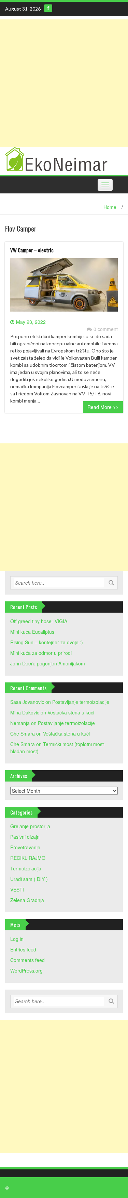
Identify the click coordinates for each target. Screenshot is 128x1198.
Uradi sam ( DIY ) (29, 879)
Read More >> (102, 407)
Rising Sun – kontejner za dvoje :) (46, 642)
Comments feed (27, 960)
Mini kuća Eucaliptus (32, 631)
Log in (17, 938)
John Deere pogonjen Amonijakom (47, 663)
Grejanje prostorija (30, 826)
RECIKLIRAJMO (27, 857)
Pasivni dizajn (25, 836)
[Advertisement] (64, 83)
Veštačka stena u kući (70, 712)
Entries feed (23, 949)
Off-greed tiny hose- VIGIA (38, 621)
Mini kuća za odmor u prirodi (41, 652)
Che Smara (22, 733)
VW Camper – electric (32, 250)
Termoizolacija (25, 868)
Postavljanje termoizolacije (80, 701)
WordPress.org (26, 970)
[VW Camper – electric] (64, 287)
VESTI (17, 889)
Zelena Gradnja (27, 900)
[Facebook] (48, 8)
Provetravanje (25, 847)
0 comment (106, 329)
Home (109, 207)
